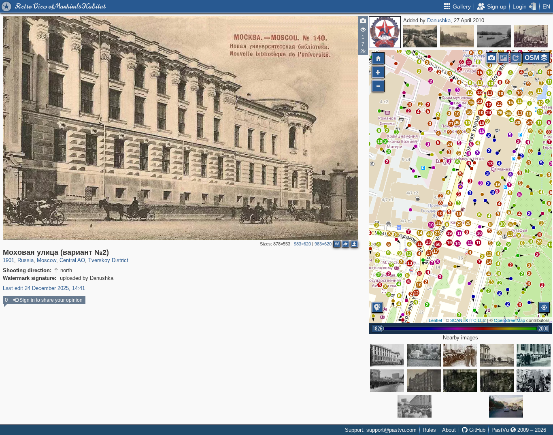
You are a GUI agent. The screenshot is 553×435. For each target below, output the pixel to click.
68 (438, 244)
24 (449, 144)
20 (517, 122)
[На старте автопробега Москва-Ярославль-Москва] (460, 355)
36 (508, 113)
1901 (8, 260)
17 (435, 251)
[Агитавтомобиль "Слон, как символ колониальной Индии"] (534, 380)
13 (490, 163)
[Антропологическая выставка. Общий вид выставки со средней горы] (497, 380)
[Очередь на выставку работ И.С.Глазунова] (415, 406)
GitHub (476, 430)
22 (499, 104)
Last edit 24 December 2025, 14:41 (44, 288)
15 (481, 131)
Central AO (72, 260)
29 (459, 224)
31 (438, 223)
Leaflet (435, 320)
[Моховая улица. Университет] (497, 355)
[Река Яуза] (420, 36)
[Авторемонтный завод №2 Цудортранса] (531, 36)
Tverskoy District (108, 260)
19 (497, 184)
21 (451, 123)
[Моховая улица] (387, 355)
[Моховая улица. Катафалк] (424, 355)
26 (539, 241)
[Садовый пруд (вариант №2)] (494, 36)
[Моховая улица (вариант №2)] (460, 186)
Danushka (439, 20)
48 (429, 234)
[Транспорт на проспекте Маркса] (506, 406)
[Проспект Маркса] (387, 380)
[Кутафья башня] (457, 36)
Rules (429, 430)
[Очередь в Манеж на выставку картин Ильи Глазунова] (534, 355)
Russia (25, 260)
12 (408, 254)
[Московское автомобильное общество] (424, 380)
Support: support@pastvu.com (381, 430)
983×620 (302, 243)
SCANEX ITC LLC (468, 320)
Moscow (46, 260)
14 (457, 243)
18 (469, 112)
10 (379, 141)
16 (549, 72)
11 (459, 233)
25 (468, 223)
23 (437, 232)
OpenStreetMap (509, 320)
